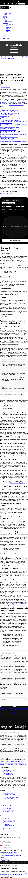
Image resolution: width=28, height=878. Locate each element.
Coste (16, 763)
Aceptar (11, 877)
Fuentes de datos (7, 808)
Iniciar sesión (6, 818)
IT (16, 862)
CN (24, 862)
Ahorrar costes (13, 761)
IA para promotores (8, 793)
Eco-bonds (7, 764)
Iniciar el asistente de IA (9, 821)
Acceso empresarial (8, 811)
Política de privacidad (8, 825)
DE (3, 862)
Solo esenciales (4, 877)
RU (19, 862)
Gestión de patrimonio (16, 764)
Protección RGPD (7, 807)
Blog (4, 829)
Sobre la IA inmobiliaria (9, 820)
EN (6, 862)
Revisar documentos (8, 798)
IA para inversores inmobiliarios (11, 797)
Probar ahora (14, 51)
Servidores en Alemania (9, 806)
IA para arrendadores (8, 795)
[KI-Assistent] (4, 33)
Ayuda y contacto (7, 828)
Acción (7, 761)
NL (14, 862)
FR (8, 862)
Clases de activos (10, 763)
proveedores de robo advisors (16, 105)
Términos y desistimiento (9, 827)
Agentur (3, 87)
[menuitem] (15, 12)
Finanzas (8, 87)
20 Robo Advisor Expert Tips (17, 483)
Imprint (15, 852)
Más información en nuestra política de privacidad (13, 873)
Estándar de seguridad (8, 810)
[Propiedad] (6, 9)
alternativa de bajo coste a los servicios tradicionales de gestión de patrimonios (14, 102)
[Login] (4, 35)
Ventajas (24, 764)
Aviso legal (6, 824)
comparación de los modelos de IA (17, 603)
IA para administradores (9, 794)
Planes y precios (7, 823)
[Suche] (4, 37)
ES (11, 862)
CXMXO (10, 852)
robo (7, 100)
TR (21, 862)
